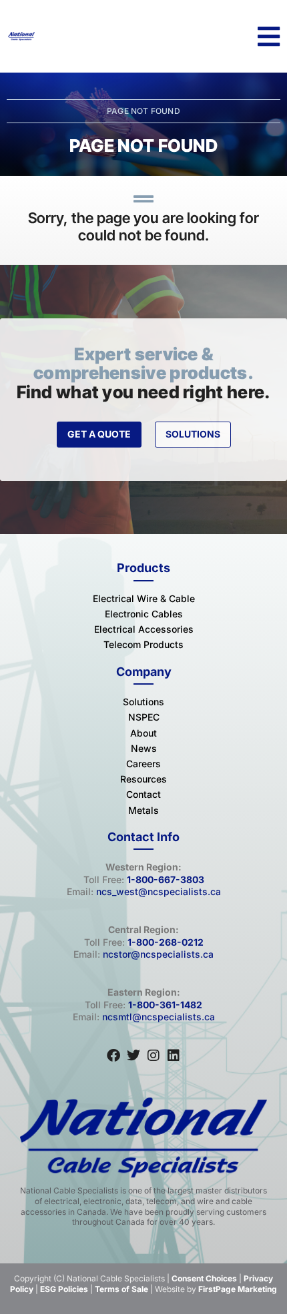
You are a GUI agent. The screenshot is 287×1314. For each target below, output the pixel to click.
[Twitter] (133, 1055)
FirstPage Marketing (237, 1289)
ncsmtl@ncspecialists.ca (158, 1016)
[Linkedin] (173, 1055)
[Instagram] (153, 1055)
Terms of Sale (121, 1289)
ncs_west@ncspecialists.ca (158, 891)
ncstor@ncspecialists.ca (158, 954)
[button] (268, 36)
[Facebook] (113, 1055)
